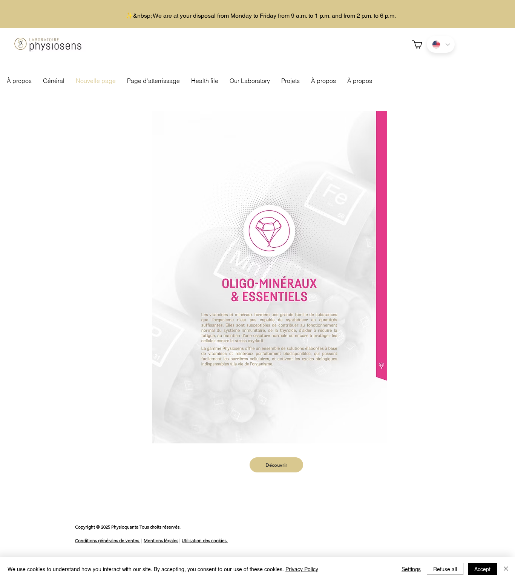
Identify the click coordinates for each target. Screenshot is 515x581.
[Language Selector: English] (441, 44)
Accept (482, 569)
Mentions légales (161, 540)
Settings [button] (411, 569)
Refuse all (445, 569)
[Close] (505, 569)
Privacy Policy (301, 569)
